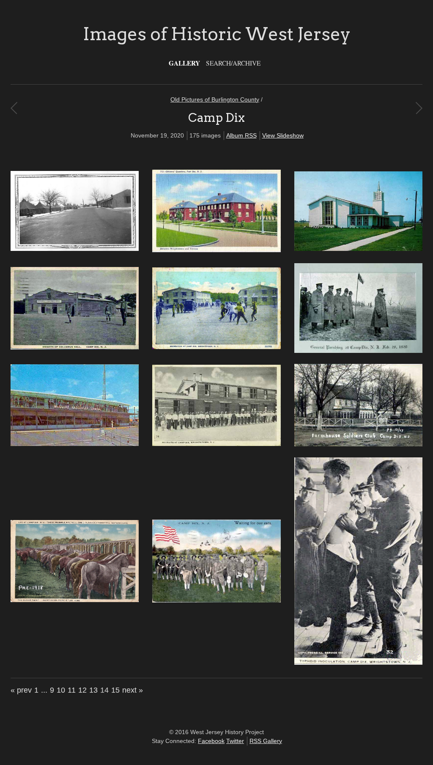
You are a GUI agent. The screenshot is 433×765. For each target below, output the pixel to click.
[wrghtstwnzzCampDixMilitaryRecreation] (216, 347)
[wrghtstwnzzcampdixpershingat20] (358, 350)
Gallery (184, 63)
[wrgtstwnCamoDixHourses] (75, 600)
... (44, 690)
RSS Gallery (265, 740)
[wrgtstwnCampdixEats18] (216, 600)
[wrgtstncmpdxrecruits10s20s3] (216, 443)
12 (82, 690)
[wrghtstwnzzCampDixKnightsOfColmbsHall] (75, 347)
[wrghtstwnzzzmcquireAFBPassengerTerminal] (75, 443)
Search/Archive (233, 63)
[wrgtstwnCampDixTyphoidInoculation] (358, 662)
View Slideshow (283, 135)
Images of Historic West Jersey (217, 33)
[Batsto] (14, 108)
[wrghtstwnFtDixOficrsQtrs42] (216, 250)
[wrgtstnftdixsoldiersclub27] (358, 444)
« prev (21, 690)
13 (93, 690)
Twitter (235, 740)
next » (132, 690)
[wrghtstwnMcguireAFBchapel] (358, 248)
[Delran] (419, 108)
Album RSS (241, 135)
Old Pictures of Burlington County (214, 99)
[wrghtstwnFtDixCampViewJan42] (75, 248)
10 (61, 690)
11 (72, 690)
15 (115, 690)
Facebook (211, 740)
